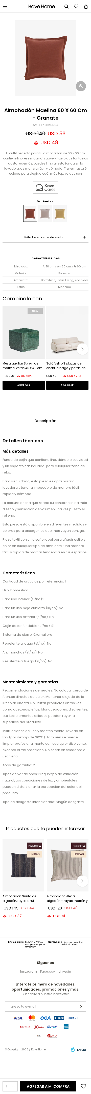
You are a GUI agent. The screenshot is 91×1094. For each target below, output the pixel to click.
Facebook (47, 971)
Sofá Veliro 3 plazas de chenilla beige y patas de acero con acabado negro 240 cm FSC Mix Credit (67, 366)
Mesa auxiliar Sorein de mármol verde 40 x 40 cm (22, 365)
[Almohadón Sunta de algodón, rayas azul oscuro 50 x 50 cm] (23, 865)
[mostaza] (60, 213)
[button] (82, 349)
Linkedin (65, 971)
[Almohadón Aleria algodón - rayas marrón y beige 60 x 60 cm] (67, 865)
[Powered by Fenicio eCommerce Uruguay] (78, 1049)
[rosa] (45, 213)
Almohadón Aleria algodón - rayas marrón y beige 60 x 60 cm (67, 899)
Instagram (28, 971)
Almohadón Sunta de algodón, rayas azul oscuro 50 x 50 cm (19, 899)
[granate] (30, 213)
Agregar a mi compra (48, 1086)
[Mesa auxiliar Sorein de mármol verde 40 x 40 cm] (24, 332)
